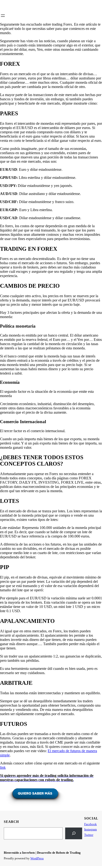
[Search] (73, 833)
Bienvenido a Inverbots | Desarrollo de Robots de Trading (42, 852)
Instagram (90, 829)
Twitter (88, 835)
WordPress (37, 858)
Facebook (90, 824)
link (3, 767)
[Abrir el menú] (3, 16)
